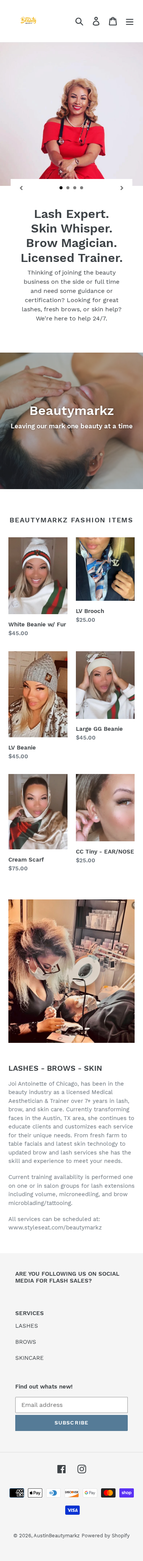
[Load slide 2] (68, 188)
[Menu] (129, 21)
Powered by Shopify (106, 1535)
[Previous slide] (21, 187)
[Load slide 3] (75, 188)
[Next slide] (122, 187)
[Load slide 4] (82, 188)
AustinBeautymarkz (57, 1535)
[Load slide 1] (61, 188)
